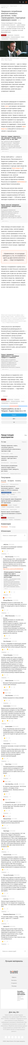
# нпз (8, 494)
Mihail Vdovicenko (10, 615)
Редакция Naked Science (15, 473)
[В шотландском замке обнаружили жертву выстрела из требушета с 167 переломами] (24, 501)
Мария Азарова (13, 5)
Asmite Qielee (6, 706)
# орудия (15, 505)
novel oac (5, 898)
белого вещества (17, 168)
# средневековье (10, 507)
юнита (7, 106)
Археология (4, 505)
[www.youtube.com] (12, 1037)
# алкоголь (16, 35)
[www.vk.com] (9, 1037)
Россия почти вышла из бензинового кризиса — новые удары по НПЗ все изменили (10, 488)
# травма (17, 507)
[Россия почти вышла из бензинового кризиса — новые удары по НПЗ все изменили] (24, 488)
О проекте (14, 983)
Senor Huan (8, 764)
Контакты (14, 980)
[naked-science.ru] (22, 1037)
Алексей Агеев (7, 854)
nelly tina (5, 544)
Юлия (11, 453)
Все (26, 435)
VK (14, 422)
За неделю (11, 480)
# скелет (3, 507)
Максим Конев (7, 818)
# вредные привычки (15, 37)
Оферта (14, 977)
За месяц (18, 480)
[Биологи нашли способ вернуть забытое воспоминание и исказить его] (24, 513)
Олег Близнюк (7, 641)
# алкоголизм (10, 35)
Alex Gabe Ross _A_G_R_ (12, 784)
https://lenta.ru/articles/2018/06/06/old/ (13, 569)
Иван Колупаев (9, 556)
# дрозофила (4, 519)
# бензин (14, 492)
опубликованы (21, 181)
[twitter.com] (6, 1037)
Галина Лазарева (7, 655)
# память (11, 519)
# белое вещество (5, 37)
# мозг (22, 37)
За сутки (3, 480)
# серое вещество (13, 39)
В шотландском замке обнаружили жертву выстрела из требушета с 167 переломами (11, 500)
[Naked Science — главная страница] (7, 2)
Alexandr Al (6, 926)
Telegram (14, 415)
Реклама (14, 986)
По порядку (12, 526)
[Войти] (26, 2)
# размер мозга (5, 39)
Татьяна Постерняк (8, 875)
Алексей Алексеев (10, 802)
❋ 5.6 (19, 20)
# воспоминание (10, 517)
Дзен (14, 418)
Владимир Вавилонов (9, 914)
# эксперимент (17, 519)
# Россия (12, 494)
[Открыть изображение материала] (14, 49)
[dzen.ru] (15, 1037)
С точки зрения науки (6, 492)
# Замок (10, 505)
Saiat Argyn (6, 831)
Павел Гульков (9, 680)
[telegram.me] (19, 1037)
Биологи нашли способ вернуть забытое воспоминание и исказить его (11, 513)
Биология (4, 35)
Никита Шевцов (13, 462)
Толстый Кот (6, 743)
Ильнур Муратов (7, 600)
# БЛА (19, 492)
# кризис (3, 494)
